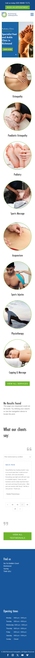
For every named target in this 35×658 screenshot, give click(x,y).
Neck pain (10, 465)
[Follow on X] (17, 655)
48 (27, 504)
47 (22, 504)
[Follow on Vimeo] (27, 655)
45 (12, 504)
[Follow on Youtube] (22, 655)
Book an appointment (17, 7)
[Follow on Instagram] (13, 655)
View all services (17, 384)
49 (15, 509)
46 (17, 504)
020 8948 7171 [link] (23, 3)
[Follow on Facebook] (8, 655)
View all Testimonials (17, 536)
